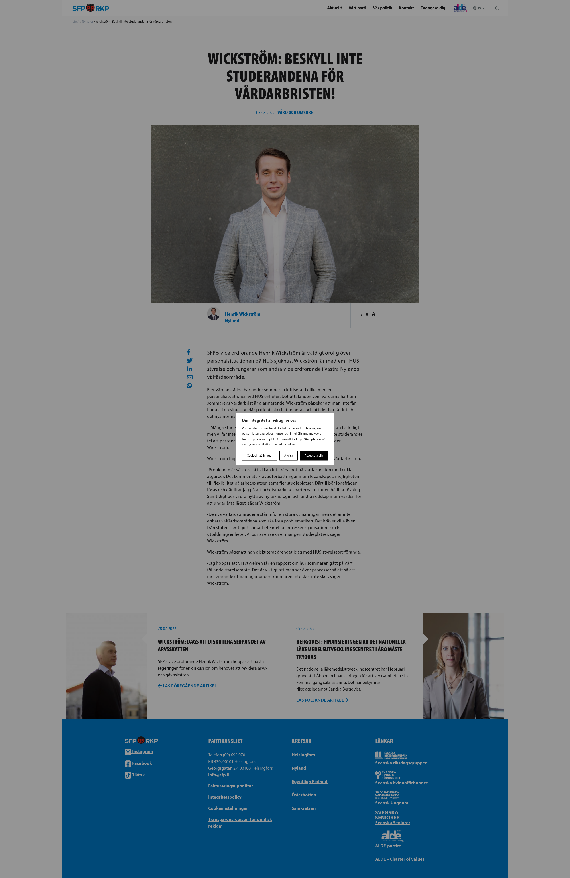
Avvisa (288, 455)
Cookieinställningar (260, 455)
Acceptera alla (314, 455)
